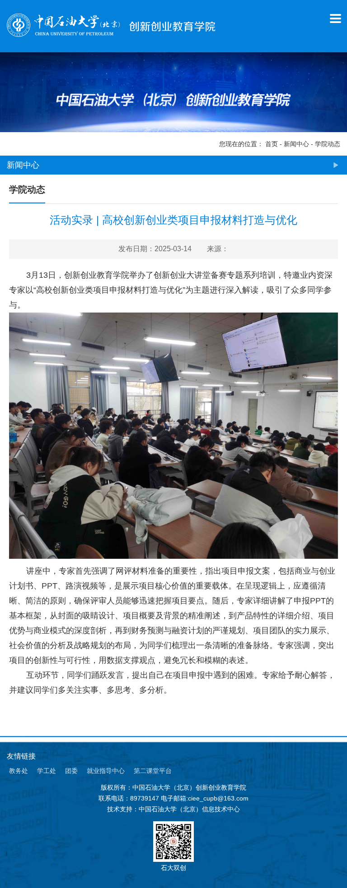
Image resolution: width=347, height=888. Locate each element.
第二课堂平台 (153, 770)
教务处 (18, 770)
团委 (71, 770)
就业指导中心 (106, 770)
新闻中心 (296, 143)
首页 (271, 143)
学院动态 (327, 143)
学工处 (46, 770)
